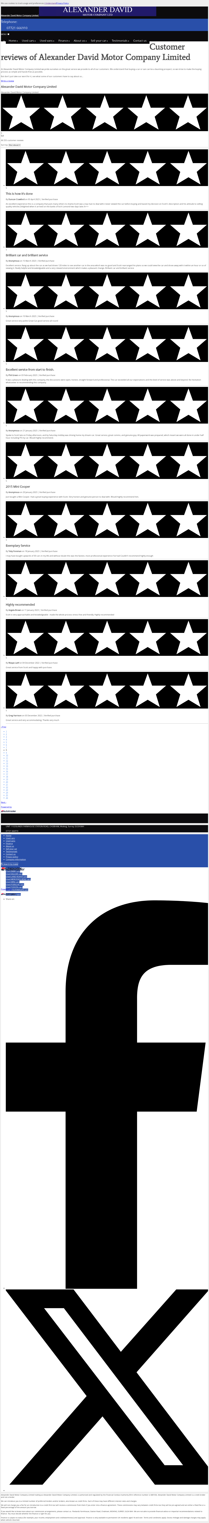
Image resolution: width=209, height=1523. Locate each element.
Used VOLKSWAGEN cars (17, 890)
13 (7, 763)
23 (7, 790)
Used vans (10, 841)
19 (7, 779)
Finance (9, 843)
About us (10, 846)
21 (7, 784)
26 (7, 797)
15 (7, 768)
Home (8, 835)
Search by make (10, 864)
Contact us (11, 854)
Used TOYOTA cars (14, 887)
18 (7, 776)
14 (7, 766)
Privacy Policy (62, 3)
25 (7, 795)
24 (7, 792)
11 (7, 758)
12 (7, 760)
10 (7, 755)
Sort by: (4, 145)
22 (7, 787)
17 (7, 774)
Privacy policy (12, 856)
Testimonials (11, 851)
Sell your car (11, 849)
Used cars (10, 838)
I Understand (50, 3)
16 (7, 771)
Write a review (7, 81)
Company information (16, 859)
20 (7, 782)
